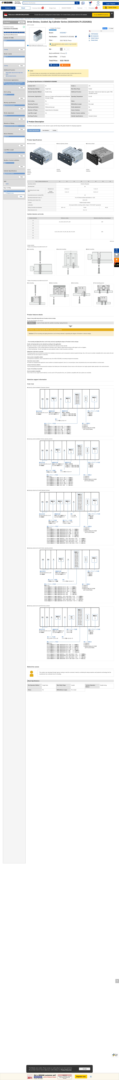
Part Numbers (46, 130)
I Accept (85, 1069)
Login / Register (110, 3)
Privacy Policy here (66, 1069)
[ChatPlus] (115, 1055)
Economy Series (36, 8)
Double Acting (103, 685)
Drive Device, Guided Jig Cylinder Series (13, 18)
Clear (21, 49)
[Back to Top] (117, 981)
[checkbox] (14, 40)
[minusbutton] (61, 49)
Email (112, 28)
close (91, 1077)
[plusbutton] (68, 49)
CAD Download (94, 33)
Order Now (55, 65)
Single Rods (45, 685)
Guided (73, 685)
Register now (81, 1076)
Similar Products (95, 38)
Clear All (21, 22)
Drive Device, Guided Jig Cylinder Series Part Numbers (39, 18)
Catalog (54, 130)
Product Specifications (34, 130)
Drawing (6, 49)
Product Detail (94, 40)
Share (105, 28)
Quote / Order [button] (112, 7)
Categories (8, 8)
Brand (23, 8)
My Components (95, 36)
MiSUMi (3, 2)
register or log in (68, 44)
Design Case (52, 8)
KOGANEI (63, 32)
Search (77, 3)
